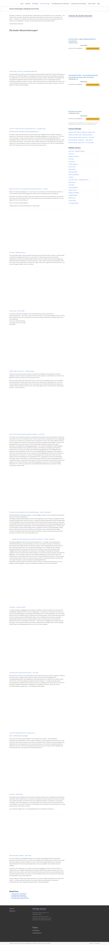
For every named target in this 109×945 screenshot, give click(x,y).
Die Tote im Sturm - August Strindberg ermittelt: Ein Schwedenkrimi (82, 40)
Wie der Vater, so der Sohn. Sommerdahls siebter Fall (23, 71)
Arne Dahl (71, 159)
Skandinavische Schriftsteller (78, 3)
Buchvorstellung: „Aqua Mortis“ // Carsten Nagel (81, 142)
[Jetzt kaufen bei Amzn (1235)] (84, 19)
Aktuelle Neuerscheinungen (19, 896)
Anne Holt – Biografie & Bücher (77, 151)
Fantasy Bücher (36, 930)
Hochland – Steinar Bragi (15, 794)
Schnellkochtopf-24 (36, 933)
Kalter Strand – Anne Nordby (17, 311)
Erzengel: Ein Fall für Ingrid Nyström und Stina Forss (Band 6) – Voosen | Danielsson (33, 539)
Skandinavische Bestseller (19, 895)
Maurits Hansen (73, 190)
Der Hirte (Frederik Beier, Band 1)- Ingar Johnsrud (22, 733)
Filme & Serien (92, 3)
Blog (98, 3)
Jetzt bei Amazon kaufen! (92, 48)
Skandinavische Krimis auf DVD (20, 898)
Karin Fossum (72, 182)
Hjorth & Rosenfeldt (74, 174)
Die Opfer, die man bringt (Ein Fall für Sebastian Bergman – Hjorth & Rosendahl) (30, 512)
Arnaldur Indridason (74, 156)
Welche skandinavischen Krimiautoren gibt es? (81, 134)
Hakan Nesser (72, 169)
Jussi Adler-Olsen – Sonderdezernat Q (78, 179)
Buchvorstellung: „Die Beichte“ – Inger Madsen (81, 140)
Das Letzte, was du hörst (75, 111)
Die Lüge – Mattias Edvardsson (17, 252)
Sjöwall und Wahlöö (74, 192)
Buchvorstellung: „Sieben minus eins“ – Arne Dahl (81, 137)
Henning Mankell (73, 172)
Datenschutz (12, 911)
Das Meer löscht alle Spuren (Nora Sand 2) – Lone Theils (23, 672)
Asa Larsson (72, 161)
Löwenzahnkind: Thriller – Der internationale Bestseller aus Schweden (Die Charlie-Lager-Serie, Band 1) (83, 76)
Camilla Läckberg (73, 164)
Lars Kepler (71, 185)
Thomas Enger (72, 200)
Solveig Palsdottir (73, 195)
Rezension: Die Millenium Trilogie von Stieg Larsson (82, 132)
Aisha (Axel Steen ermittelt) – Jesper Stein (20, 855)
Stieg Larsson (72, 197)
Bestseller (27, 3)
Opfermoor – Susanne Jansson (17, 607)
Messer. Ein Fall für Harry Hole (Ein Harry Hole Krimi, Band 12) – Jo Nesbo (28, 189)
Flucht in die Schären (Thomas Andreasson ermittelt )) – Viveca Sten (26, 434)
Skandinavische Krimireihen (19, 893)
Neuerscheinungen (45, 3)
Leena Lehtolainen (73, 187)
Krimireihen (35, 3)
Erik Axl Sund (72, 166)
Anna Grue (71, 153)
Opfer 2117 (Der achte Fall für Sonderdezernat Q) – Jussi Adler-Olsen (27, 128)
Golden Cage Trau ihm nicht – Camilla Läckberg (21, 371)
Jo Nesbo (71, 177)
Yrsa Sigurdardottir (73, 203)
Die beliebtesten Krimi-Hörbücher (60, 3)
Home (21, 3)
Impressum (11, 908)
